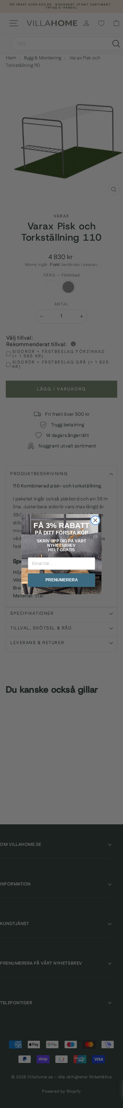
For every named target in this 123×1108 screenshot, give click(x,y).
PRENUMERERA (61, 580)
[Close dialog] (95, 520)
